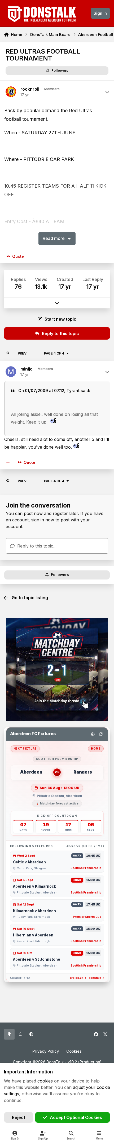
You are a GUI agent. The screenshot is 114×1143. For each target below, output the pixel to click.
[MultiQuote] (8, 462)
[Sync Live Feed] (100, 734)
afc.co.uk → (78, 978)
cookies (45, 1081)
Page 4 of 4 (54, 353)
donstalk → (96, 978)
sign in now (42, 519)
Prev (22, 353)
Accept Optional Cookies (76, 1117)
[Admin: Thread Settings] (92, 734)
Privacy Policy (45, 1051)
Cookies (74, 1051)
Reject (18, 1117)
